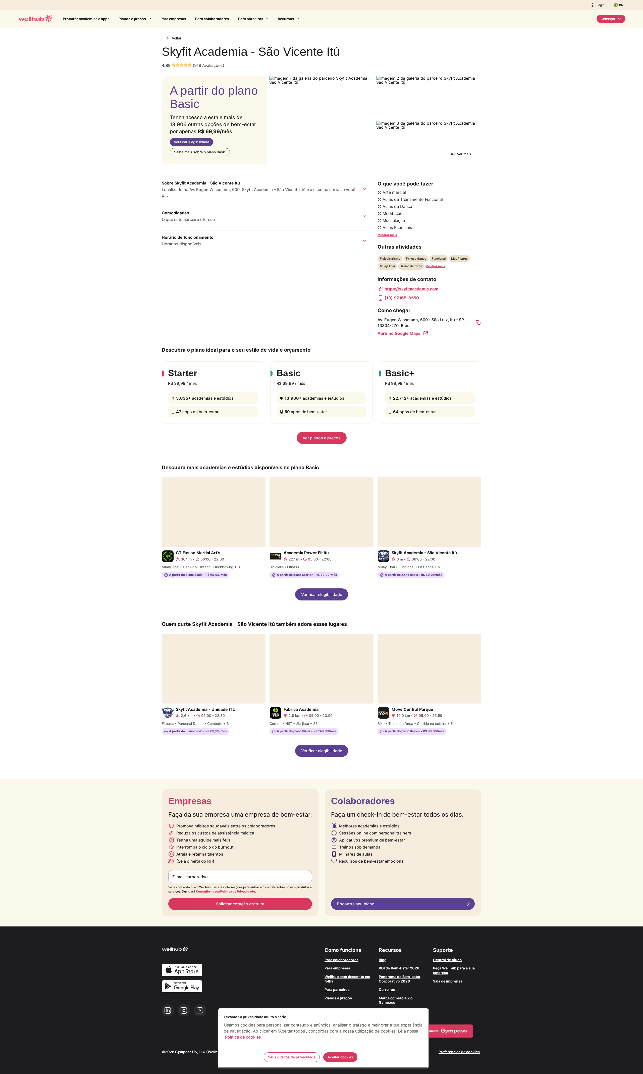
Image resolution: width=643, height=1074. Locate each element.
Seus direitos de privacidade (291, 1057)
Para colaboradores (212, 19)
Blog (383, 960)
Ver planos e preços (322, 437)
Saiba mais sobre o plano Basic (200, 152)
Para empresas (173, 19)
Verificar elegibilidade (191, 142)
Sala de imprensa (447, 981)
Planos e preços (132, 19)
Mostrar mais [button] (387, 235)
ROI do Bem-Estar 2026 (399, 968)
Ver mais (464, 154)
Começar (608, 19)
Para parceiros (250, 19)
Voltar (176, 38)
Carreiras (387, 989)
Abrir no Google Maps (399, 333)
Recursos (286, 19)
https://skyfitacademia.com (412, 288)
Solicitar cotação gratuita (240, 903)
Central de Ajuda (447, 960)
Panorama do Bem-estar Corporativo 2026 (399, 978)
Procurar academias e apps (86, 19)
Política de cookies (243, 1037)
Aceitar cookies (340, 1057)
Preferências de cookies (459, 1052)
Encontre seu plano (355, 903)
